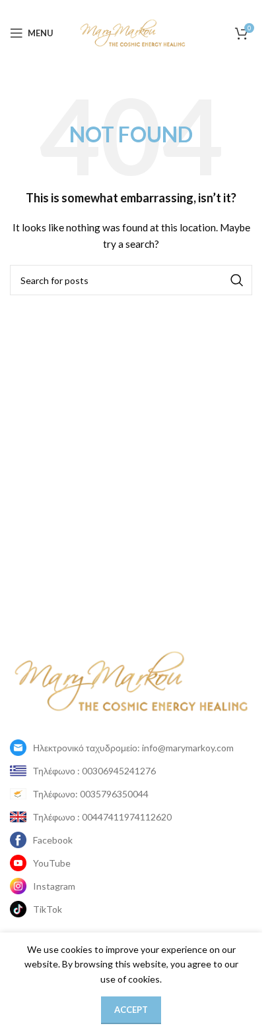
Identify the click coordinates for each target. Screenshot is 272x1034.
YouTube (52, 863)
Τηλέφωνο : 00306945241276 (94, 770)
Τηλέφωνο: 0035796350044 (91, 793)
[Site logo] (133, 32)
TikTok (47, 909)
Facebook (53, 840)
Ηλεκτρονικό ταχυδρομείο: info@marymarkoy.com (133, 747)
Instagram (54, 886)
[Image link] (131, 679)
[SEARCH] (237, 280)
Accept (131, 1009)
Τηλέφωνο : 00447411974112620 (102, 816)
